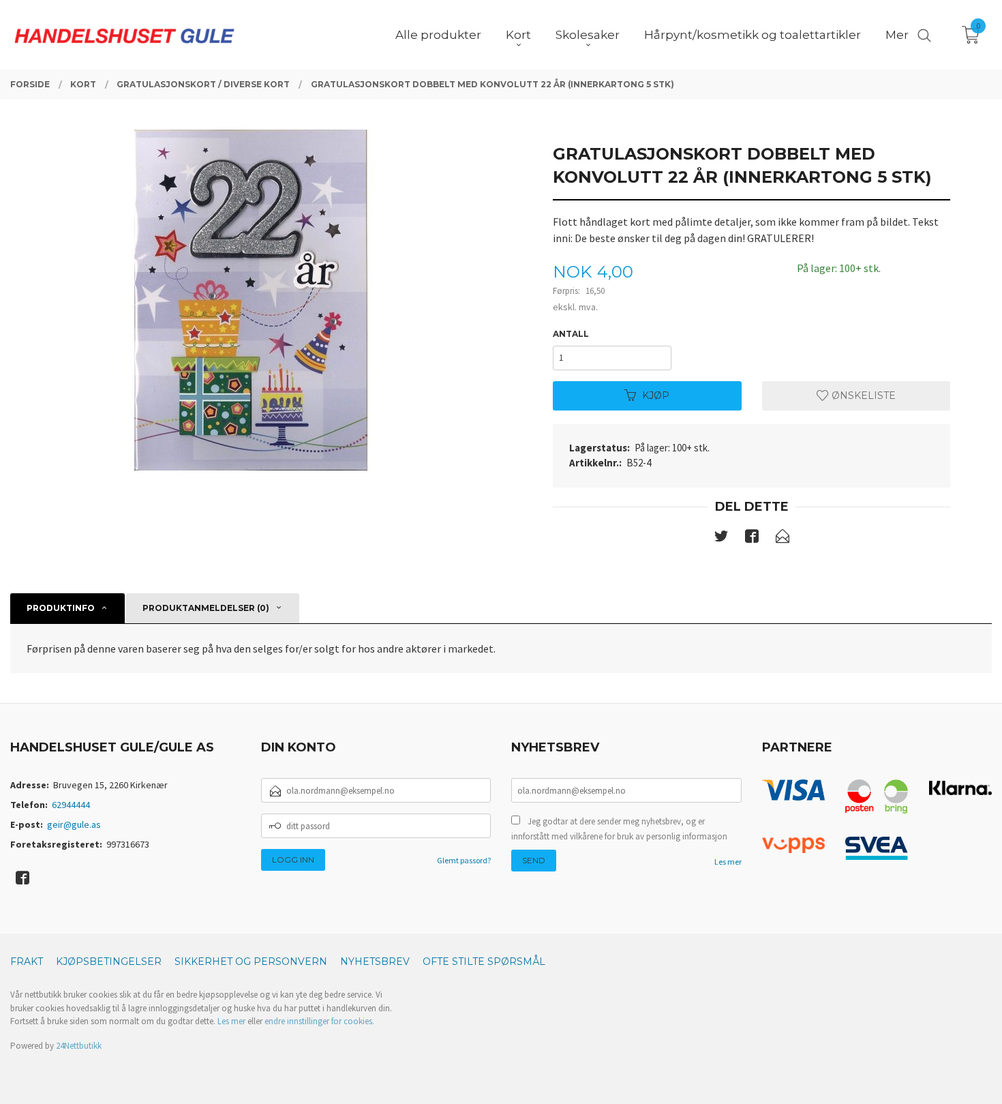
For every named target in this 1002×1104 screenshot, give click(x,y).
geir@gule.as (74, 824)
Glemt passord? (464, 860)
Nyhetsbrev (375, 961)
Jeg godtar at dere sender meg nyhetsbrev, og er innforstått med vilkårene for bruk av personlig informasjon (619, 829)
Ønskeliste (862, 395)
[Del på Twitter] (721, 538)
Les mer (728, 861)
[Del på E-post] (782, 538)
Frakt (26, 961)
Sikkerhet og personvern (250, 961)
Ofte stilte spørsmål (484, 961)
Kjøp (655, 395)
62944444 (71, 805)
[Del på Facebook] (752, 538)
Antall (571, 334)
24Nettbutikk (79, 1045)
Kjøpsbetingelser (109, 961)
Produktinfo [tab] (61, 608)
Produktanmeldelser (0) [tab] (205, 608)
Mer (897, 35)
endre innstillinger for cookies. (319, 1021)
